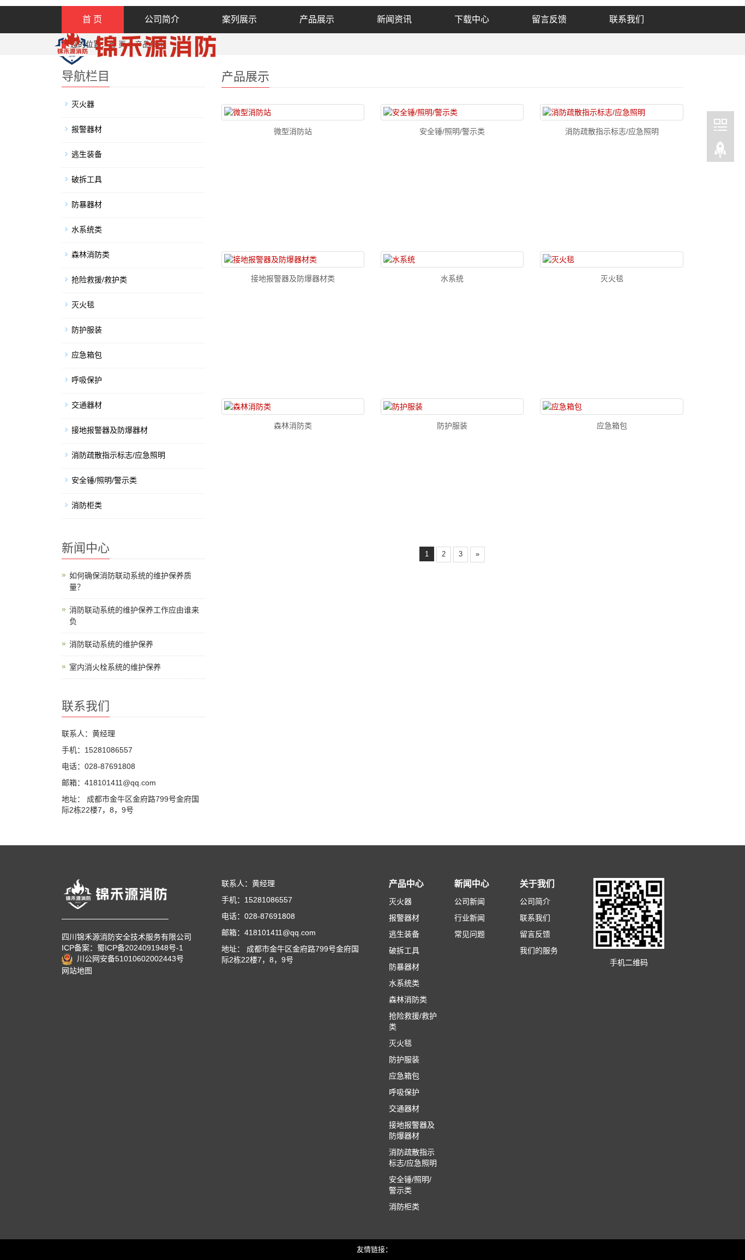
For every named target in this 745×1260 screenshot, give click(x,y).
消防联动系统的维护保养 (111, 644)
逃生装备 (86, 154)
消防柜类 (86, 505)
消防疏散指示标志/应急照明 (612, 131)
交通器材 (86, 405)
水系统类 (86, 229)
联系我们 (626, 19)
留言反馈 (549, 19)
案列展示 (239, 19)
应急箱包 (612, 425)
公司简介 (162, 19)
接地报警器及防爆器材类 (293, 278)
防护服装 (452, 425)
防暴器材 (86, 204)
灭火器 (82, 104)
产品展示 (316, 19)
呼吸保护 (86, 379)
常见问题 (469, 934)
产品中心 (406, 883)
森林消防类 (293, 425)
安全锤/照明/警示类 (452, 131)
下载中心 (471, 19)
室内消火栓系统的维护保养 (115, 667)
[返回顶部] (720, 152)
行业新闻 (469, 917)
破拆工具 (86, 179)
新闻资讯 (394, 19)
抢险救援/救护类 (99, 279)
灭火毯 (611, 278)
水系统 (452, 278)
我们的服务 (539, 950)
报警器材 (86, 129)
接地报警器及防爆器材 (109, 430)
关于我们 (537, 883)
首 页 (92, 19)
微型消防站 (293, 131)
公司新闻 (469, 901)
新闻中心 (471, 883)
